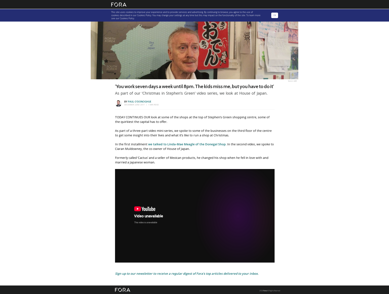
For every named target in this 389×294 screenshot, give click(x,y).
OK (274, 15)
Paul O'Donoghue (139, 101)
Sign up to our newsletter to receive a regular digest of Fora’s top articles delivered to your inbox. (186, 274)
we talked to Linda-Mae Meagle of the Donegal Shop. (187, 144)
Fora (265, 290)
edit (295, 81)
